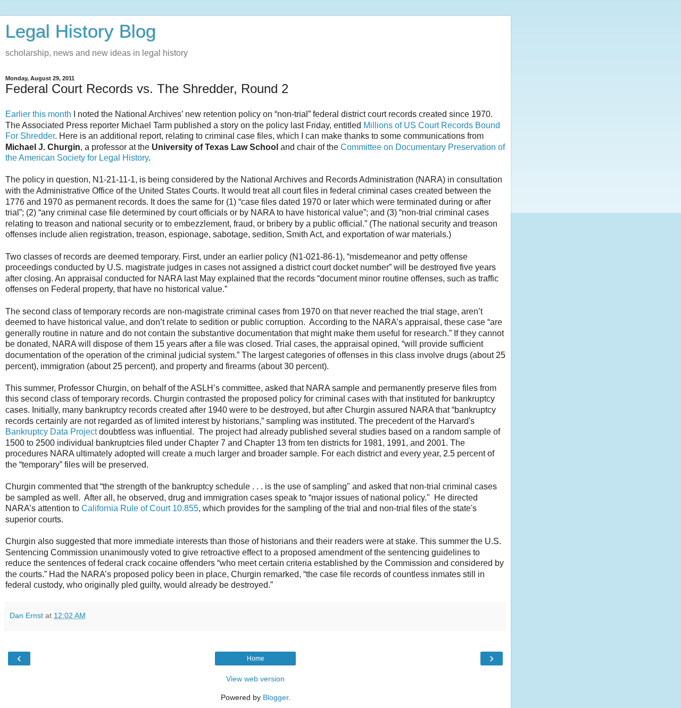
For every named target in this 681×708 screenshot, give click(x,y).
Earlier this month (38, 114)
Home (255, 658)
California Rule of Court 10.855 (139, 508)
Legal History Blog (80, 31)
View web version (255, 678)
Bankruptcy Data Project (51, 431)
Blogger (275, 697)
